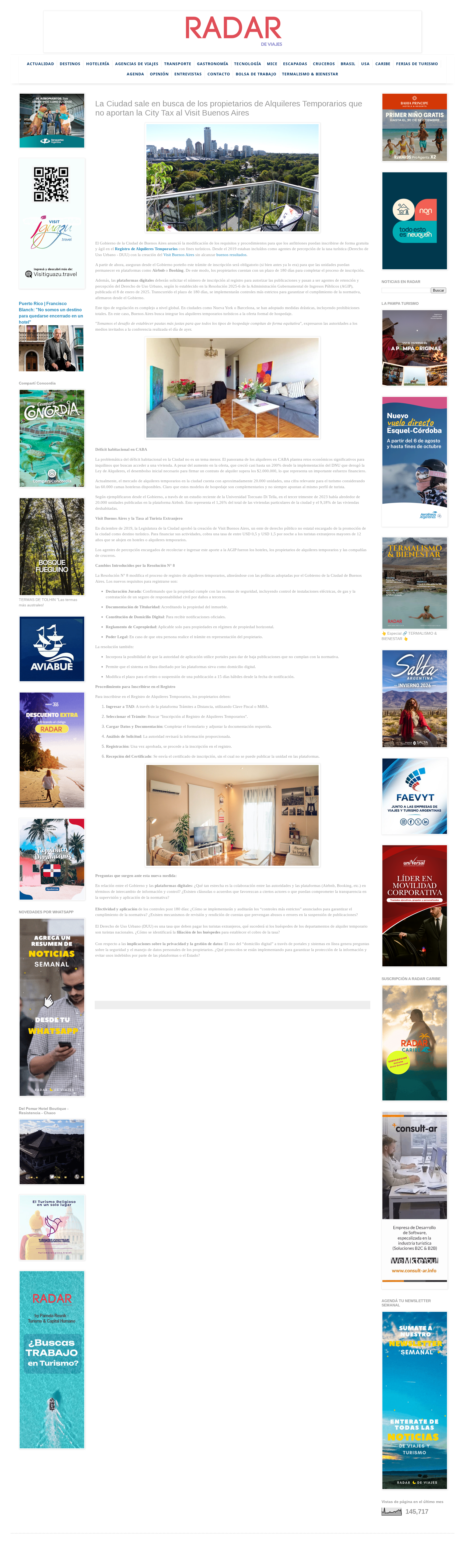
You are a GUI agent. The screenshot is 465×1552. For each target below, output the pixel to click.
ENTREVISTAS (188, 73)
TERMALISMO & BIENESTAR (310, 73)
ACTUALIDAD (40, 63)
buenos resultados (231, 254)
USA (365, 63)
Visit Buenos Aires (178, 254)
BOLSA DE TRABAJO (256, 73)
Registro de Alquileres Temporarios (146, 248)
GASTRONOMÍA (212, 63)
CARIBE (382, 63)
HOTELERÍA (98, 63)
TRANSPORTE (177, 63)
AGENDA (135, 73)
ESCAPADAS (295, 63)
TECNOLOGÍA (247, 63)
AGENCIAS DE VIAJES (136, 63)
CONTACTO (218, 73)
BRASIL (348, 63)
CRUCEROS (324, 63)
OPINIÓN (159, 73)
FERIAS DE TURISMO (417, 63)
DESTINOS (70, 63)
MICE (272, 63)
